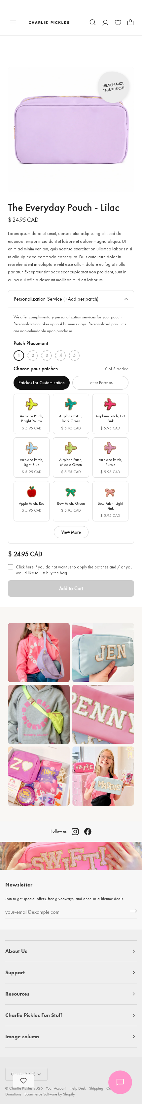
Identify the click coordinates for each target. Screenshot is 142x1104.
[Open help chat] (120, 1082)
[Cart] (130, 22)
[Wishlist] (118, 22)
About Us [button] (16, 951)
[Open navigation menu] (13, 22)
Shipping (96, 1088)
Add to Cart (71, 588)
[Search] (92, 22)
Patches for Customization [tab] (41, 382)
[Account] (105, 22)
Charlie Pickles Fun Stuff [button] (33, 1015)
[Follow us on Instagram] (75, 831)
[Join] (131, 911)
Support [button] (15, 972)
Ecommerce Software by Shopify (49, 1094)
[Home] (49, 22)
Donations (13, 1094)
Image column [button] (22, 1036)
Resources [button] (17, 994)
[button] (23, 1080)
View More (71, 532)
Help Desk (78, 1088)
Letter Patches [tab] (101, 382)
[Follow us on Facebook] (87, 831)
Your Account (56, 1088)
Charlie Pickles (20, 1088)
